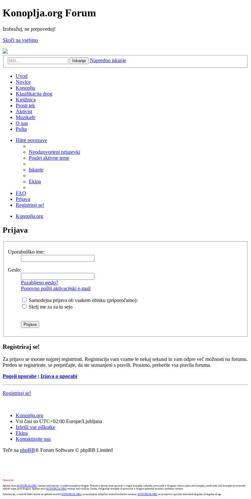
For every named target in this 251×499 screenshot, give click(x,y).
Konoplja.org (29, 216)
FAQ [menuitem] (21, 193)
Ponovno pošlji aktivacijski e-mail (56, 288)
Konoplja (25, 88)
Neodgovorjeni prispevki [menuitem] (54, 152)
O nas (22, 123)
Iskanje (79, 60)
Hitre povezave (31, 140)
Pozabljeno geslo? (39, 282)
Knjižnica (26, 99)
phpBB (27, 450)
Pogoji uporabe (20, 376)
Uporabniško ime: (26, 252)
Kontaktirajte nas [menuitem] (33, 439)
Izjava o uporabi (59, 376)
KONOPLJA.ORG (27, 485)
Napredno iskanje (108, 60)
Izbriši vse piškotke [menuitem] (35, 427)
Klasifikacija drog (34, 94)
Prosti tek (25, 105)
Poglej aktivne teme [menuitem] (49, 158)
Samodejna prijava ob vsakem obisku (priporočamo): (82, 300)
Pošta (21, 129)
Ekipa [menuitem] (35, 181)
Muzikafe (25, 117)
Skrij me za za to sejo (50, 307)
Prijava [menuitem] (23, 199)
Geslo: (14, 270)
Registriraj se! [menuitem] (30, 205)
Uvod (21, 76)
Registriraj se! (17, 393)
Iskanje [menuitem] (36, 169)
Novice (23, 82)
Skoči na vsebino (20, 40)
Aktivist (24, 111)
